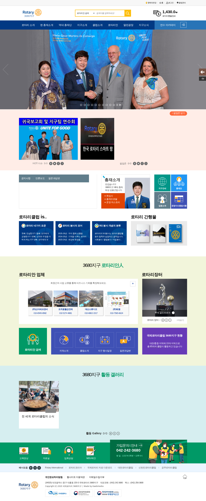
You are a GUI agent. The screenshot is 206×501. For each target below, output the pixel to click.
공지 (26, 178)
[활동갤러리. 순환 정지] (110, 433)
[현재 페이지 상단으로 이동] (202, 79)
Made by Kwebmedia (94, 486)
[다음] (170, 320)
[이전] (166, 320)
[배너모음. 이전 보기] (35, 468)
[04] (92, 104)
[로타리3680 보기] (202, 72)
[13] (113, 104)
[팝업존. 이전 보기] (142, 163)
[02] (84, 104)
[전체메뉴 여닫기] (183, 25)
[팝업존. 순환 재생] (138, 163)
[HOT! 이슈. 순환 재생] (54, 163)
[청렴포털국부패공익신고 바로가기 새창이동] (82, 493)
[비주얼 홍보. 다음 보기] (125, 104)
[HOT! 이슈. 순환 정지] (50, 163)
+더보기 (180, 320)
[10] (106, 104)
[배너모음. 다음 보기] (39, 468)
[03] (88, 104)
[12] (110, 104)
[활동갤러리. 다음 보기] (118, 433)
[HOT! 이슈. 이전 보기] (58, 163)
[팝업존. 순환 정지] (134, 163)
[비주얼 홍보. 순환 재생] (120, 104)
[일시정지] (163, 320)
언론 (40, 178)
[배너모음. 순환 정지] (31, 468)
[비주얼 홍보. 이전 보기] (122, 104)
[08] (103, 104)
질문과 (54, 178)
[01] (81, 104)
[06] (95, 104)
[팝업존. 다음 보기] (146, 163)
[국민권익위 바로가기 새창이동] (107, 493)
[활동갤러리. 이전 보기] (114, 433)
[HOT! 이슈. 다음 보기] (62, 163)
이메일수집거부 (96, 477)
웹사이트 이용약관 (76, 477)
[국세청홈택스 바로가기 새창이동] (57, 493)
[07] (99, 104)
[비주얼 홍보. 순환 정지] (117, 104)
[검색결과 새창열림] (127, 13)
